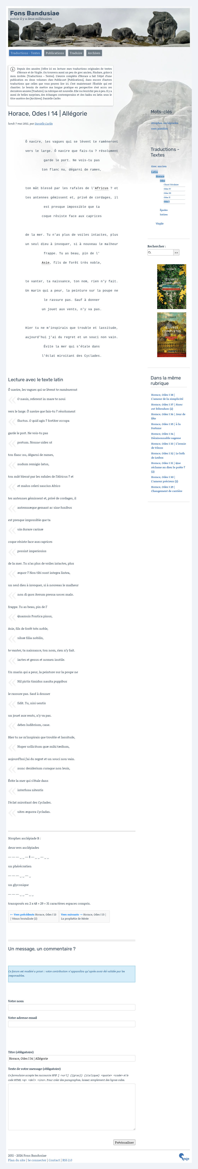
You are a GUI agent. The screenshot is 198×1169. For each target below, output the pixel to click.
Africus (101, 188)
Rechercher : (157, 246)
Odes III (167, 193)
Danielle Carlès (44, 123)
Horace (160, 176)
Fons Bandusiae (34, 13)
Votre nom (16, 1001)
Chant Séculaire (171, 184)
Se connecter (37, 1160)
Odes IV (167, 188)
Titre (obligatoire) (21, 1052)
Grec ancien (159, 166)
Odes (162, 180)
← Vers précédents (22, 914)
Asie (46, 263)
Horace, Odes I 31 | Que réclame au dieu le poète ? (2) (168, 467)
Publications (55, 53)
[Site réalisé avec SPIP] (184, 1157)
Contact (54, 1160)
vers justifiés (159, 128)
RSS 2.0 (67, 1160)
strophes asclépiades (164, 123)
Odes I (167, 201)
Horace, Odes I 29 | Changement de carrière (166, 489)
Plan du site (16, 1160)
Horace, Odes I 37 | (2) (167, 406)
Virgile (160, 223)
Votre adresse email (22, 1017)
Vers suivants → (72, 914)
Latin (154, 172)
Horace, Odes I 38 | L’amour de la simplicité (167, 397)
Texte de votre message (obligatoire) (34, 1068)
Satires (164, 214)
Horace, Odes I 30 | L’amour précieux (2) (164, 479)
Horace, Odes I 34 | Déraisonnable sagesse (166, 436)
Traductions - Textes (25, 53)
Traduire (76, 53)
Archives (94, 53)
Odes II (167, 197)
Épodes (164, 210)
